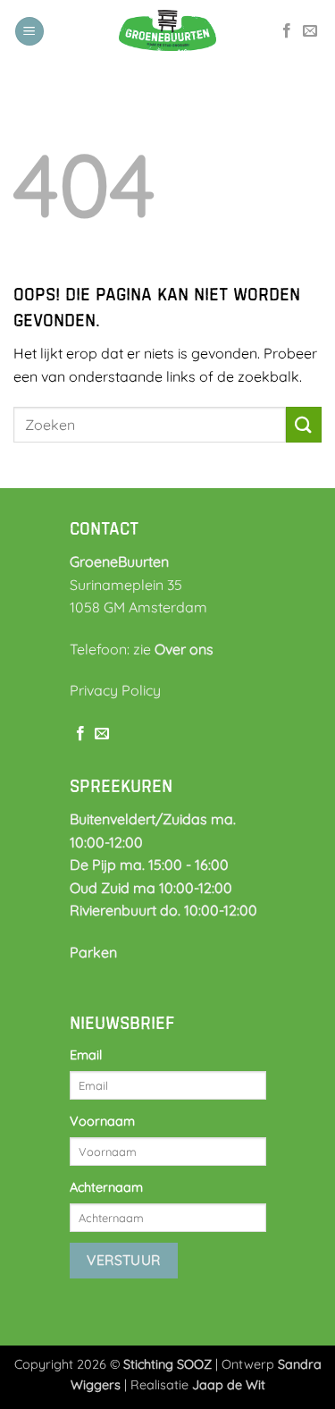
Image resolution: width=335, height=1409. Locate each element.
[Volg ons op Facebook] (287, 31)
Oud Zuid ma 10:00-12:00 (151, 888)
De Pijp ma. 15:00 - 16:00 (149, 864)
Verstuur (124, 1260)
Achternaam (106, 1187)
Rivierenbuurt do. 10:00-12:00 (163, 910)
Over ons (184, 649)
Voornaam (102, 1121)
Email (86, 1055)
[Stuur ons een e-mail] (310, 31)
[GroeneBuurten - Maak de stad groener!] (168, 31)
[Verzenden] (304, 424)
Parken (93, 952)
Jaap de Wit (228, 1385)
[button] (29, 31)
